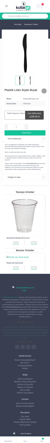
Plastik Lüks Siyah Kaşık (15, 263)
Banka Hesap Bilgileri (25, 406)
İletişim (25, 368)
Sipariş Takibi (25, 419)
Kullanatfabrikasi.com (10, 297)
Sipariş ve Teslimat (25, 387)
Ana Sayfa (17, 24)
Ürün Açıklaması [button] (14, 139)
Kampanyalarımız (25, 366)
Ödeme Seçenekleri (25, 393)
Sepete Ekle (26, 133)
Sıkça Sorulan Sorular (25, 403)
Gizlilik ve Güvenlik (25, 384)
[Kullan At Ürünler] (24, 289)
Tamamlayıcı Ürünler (31, 24)
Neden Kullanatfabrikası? (25, 360)
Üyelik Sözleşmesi (25, 379)
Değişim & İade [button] (14, 177)
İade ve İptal (25, 390)
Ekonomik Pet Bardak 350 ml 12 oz (18, 238)
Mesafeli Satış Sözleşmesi (25, 382)
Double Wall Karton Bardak (25, 422)
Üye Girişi (25, 417)
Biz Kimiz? (25, 363)
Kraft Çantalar (25, 425)
